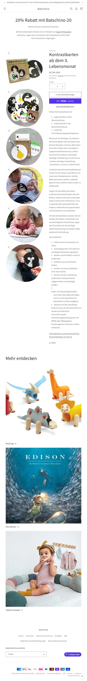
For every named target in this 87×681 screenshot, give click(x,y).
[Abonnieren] (43, 654)
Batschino (19, 673)
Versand (60, 75)
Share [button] (53, 343)
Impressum (30, 636)
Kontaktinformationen (74, 675)
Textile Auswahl (13, 610)
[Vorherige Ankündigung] (4, 2)
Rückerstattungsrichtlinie (57, 641)
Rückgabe (58, 636)
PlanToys (10, 443)
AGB (65, 636)
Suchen (21, 636)
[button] (4, 8)
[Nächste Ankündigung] (82, 2)
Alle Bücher (11, 526)
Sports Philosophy (63, 32)
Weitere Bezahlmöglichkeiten (65, 106)
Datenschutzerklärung (44, 636)
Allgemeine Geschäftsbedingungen (33, 641)
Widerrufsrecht (40, 673)
